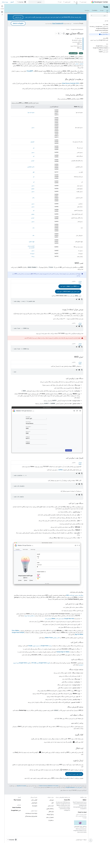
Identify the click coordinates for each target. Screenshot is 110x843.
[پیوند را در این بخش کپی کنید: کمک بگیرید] (73, 735)
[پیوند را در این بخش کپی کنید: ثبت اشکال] (74, 748)
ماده (81, 53)
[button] (99, 48)
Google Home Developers (77, 29)
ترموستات (32, 253)
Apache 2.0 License (21, 785)
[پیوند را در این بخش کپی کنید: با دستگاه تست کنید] (69, 659)
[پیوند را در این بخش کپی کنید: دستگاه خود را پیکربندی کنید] (64, 378)
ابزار (107, 10)
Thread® (29, 71)
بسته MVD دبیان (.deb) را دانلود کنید (69, 286)
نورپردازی (52, 800)
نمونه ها (101, 10)
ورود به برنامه (5, 2)
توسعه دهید (83, 2)
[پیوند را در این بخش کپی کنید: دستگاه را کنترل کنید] (69, 642)
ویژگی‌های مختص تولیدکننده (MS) (74, 595)
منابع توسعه (34, 805)
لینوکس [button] (80, 281)
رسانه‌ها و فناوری (50, 808)
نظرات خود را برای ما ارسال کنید (74, 774)
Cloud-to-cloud (82, 812)
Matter (84, 800)
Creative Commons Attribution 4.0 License (48, 785)
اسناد (60, 2)
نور (33, 147)
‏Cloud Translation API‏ (57, 23)
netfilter (60, 470)
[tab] (80, 281)
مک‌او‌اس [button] (73, 281)
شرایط (85, 839)
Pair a (15, 630)
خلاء (33, 235)
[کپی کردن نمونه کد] (82, 299)
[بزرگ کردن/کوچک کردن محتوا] (76, 38)
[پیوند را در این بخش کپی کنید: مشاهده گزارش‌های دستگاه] (65, 707)
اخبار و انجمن (67, 2)
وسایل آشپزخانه (50, 814)
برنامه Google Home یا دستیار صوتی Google (39, 645)
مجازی (76, 63)
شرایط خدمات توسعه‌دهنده (31, 813)
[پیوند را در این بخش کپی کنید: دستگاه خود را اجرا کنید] (67, 503)
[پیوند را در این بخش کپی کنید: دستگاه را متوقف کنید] (68, 715)
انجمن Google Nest (16, 810)
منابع (77, 2)
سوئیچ (33, 188)
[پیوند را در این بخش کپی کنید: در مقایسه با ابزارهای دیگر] (63, 79)
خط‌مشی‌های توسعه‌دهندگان (31, 816)
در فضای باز (51, 820)
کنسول (12, 2)
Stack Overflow (16, 807)
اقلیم (53, 802)
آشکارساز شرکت (31, 246)
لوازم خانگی (51, 811)
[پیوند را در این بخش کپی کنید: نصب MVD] (73, 263)
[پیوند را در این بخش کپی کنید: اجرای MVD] (72, 357)
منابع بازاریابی (34, 802)
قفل (33, 172)
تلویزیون (32, 141)
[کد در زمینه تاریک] (79, 299)
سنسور (32, 127)
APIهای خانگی (73, 53)
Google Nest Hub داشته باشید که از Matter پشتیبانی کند (59, 618)
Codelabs (94, 10)
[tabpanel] (47, 294)
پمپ (33, 227)
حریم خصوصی (79, 839)
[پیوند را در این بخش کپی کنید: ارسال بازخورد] (71, 760)
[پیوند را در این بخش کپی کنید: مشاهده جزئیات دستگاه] (67, 669)
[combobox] (36, 1)
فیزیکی (81, 63)
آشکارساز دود (31, 247)
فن (33, 182)
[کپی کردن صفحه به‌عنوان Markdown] (58, 33)
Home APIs (67, 800)
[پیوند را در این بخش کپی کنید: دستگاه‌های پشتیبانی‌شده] (64, 95)
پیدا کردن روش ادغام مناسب (80, 826)
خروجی (32, 160)
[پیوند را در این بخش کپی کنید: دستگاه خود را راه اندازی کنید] (63, 604)
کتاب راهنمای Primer (52, 637)
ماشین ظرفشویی (30, 166)
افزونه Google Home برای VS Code (40, 663)
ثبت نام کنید (18, 17)
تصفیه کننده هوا (31, 112)
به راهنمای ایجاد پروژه (29, 615)
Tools (105, 7)
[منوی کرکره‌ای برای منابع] (74, 2)
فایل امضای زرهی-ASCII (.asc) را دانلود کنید (68, 291)
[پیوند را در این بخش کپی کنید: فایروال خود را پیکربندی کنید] (63, 458)
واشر (33, 197)
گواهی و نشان (34, 800)
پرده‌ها (33, 256)
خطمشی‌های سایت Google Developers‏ (74, 787)
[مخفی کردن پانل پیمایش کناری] (90, 840)
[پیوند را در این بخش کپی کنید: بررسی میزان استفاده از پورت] (60, 310)
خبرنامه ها (87, 10)
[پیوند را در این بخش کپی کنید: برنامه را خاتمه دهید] (69, 723)
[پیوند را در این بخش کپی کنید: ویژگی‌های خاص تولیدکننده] (68, 592)
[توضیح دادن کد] (76, 299)
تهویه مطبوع (31, 241)
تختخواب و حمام (50, 817)
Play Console (17, 800)
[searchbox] (99, 15)
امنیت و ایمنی (51, 805)
